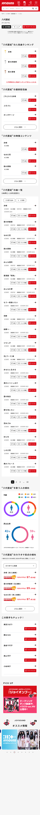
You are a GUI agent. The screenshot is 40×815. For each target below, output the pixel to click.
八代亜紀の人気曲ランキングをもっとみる (21, 82)
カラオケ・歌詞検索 (10, 13)
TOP (3, 13)
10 (27, 482)
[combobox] (21, 200)
